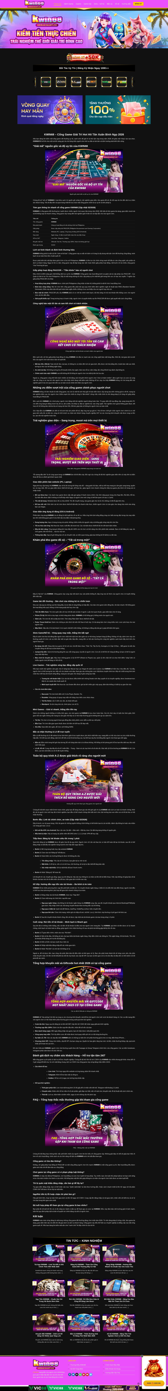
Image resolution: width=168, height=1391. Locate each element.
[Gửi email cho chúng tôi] (76, 1374)
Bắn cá (109, 4)
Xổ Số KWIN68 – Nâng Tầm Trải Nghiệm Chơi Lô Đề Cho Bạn (119, 1335)
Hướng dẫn (126, 4)
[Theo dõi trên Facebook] (69, 1374)
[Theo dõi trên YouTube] (87, 1374)
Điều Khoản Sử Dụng (112, 1369)
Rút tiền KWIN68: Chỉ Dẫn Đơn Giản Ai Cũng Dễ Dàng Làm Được (84, 1300)
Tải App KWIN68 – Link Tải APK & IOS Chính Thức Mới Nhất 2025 (49, 1266)
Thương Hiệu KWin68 (78, 1365)
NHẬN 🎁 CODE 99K (154, 1383)
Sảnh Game (68, 4)
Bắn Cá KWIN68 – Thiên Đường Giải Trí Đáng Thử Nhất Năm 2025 (84, 1335)
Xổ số (117, 4)
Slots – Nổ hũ (99, 4)
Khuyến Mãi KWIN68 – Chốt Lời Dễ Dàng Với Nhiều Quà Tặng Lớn (49, 1335)
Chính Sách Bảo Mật (112, 1365)
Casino (78, 4)
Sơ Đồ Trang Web (76, 1369)
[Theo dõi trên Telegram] (90, 1374)
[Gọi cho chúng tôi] (80, 1374)
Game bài (87, 4)
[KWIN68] (36, 4)
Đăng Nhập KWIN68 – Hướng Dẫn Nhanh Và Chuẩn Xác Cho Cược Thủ (119, 1266)
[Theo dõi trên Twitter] (73, 1374)
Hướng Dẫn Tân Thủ (112, 1373)
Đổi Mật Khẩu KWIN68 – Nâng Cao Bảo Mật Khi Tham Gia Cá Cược (119, 1300)
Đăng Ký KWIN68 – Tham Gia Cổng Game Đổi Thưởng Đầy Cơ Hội (84, 1266)
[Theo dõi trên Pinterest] (83, 1374)
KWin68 (35, 1372)
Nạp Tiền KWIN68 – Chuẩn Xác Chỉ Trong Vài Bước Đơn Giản (49, 1300)
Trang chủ (57, 4)
